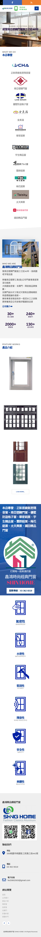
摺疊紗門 (5, 917)
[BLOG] (31, 2)
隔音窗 (4, 904)
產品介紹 (20, 34)
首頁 (3, 895)
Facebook (4, 923)
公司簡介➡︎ (7, 306)
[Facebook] (12, 2)
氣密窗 (4, 907)
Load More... (20, 491)
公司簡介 (5, 898)
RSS (8, 923)
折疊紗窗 (5, 913)
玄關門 (4, 910)
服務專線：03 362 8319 (20, 590)
